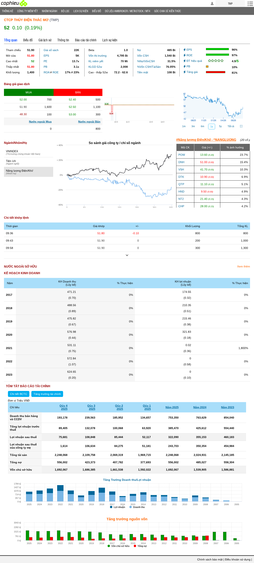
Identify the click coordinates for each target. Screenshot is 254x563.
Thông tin (63, 40)
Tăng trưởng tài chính (47, 394)
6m (202, 126)
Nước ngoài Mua (40, 121)
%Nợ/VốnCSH (146, 61)
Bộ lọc (65, 11)
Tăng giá (192, 72)
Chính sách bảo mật (210, 559)
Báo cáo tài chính (85, 40)
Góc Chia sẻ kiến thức (167, 11)
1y (211, 126)
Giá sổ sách (51, 50)
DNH (181, 162)
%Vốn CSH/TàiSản (149, 66)
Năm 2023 (227, 407)
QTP (181, 184)
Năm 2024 (199, 407)
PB (45, 66)
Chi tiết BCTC (18, 394)
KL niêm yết (96, 61)
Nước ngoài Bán (89, 121)
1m (184, 126)
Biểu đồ (96, 11)
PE (45, 61)
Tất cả (231, 126)
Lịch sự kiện (109, 40)
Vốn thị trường (98, 55)
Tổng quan (10, 40)
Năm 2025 (172, 407)
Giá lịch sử (44, 40)
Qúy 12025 (147, 407)
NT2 (181, 198)
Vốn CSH (143, 55)
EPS (46, 55)
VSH (181, 169)
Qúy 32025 (91, 407)
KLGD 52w (95, 66)
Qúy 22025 (119, 407)
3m (193, 126)
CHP (181, 206)
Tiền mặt (142, 72)
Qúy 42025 (63, 407)
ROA (46, 72)
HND (181, 191)
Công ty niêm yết (27, 11)
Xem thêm (243, 266)
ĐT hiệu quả (194, 60)
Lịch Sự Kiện (80, 11)
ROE (56, 72)
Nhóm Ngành (49, 11)
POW (181, 154)
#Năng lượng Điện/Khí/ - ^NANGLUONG (206, 139)
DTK (181, 176)
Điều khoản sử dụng (237, 559)
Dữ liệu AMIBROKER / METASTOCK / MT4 (127, 11)
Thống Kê (7, 11)
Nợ (139, 50)
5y (220, 126)
